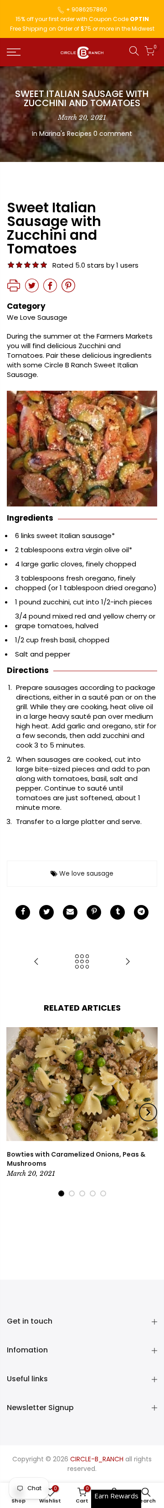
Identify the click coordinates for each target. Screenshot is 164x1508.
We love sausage (86, 873)
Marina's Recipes (65, 133)
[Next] (148, 1112)
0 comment (112, 133)
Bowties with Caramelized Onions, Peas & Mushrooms (76, 1159)
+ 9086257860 (86, 9)
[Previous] (16, 1112)
